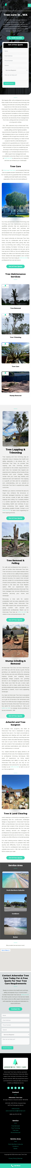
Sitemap (20, 1158)
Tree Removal (15, 1126)
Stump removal (15, 395)
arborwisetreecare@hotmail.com (15, 1111)
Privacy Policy (13, 1158)
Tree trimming (15, 337)
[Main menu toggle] (29, 5)
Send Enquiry (9, 83)
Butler (15, 937)
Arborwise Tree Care (9, 170)
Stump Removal (15, 1132)
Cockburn (15, 914)
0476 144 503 (8, 158)
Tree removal (15, 308)
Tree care (15, 366)
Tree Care (15, 1130)
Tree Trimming (15, 1128)
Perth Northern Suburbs (15, 890)
